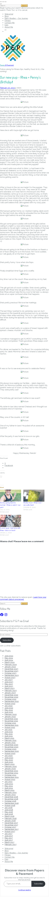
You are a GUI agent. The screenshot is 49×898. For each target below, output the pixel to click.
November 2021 (11, 721)
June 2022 (9, 708)
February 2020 (11, 766)
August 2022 (10, 703)
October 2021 (10, 723)
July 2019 (8, 782)
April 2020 (9, 762)
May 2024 (9, 658)
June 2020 (9, 758)
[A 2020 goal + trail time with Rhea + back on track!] (10, 521)
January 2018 (10, 821)
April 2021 (9, 736)
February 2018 (11, 818)
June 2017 (9, 836)
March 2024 (10, 662)
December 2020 (11, 745)
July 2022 (9, 706)
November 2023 (11, 671)
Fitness (8, 21)
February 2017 (10, 844)
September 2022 (12, 701)
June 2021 (9, 732)
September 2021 (11, 725)
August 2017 (10, 831)
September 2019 (12, 777)
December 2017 (11, 823)
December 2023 (11, 669)
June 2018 (9, 810)
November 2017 (11, 825)
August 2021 (10, 727)
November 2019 (11, 773)
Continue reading (24, 890)
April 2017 (9, 840)
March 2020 (10, 764)
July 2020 (9, 756)
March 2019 (9, 790)
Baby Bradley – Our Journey (16, 18)
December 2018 (11, 797)
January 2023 (10, 693)
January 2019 (10, 795)
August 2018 (10, 805)
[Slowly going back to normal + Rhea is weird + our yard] (10, 496)
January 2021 (10, 743)
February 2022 (11, 714)
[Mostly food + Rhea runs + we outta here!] (33, 496)
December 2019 (11, 771)
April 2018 (9, 814)
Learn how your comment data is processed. (23, 598)
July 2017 (8, 834)
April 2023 (9, 686)
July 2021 (8, 730)
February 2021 (10, 740)
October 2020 (10, 749)
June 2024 (9, 656)
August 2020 (10, 753)
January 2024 (10, 667)
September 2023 (12, 675)
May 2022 (9, 710)
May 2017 (9, 838)
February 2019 (11, 792)
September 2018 (12, 803)
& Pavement (7, 65)
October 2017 (10, 827)
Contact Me (9, 23)
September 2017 (11, 829)
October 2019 (10, 775)
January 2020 (10, 769)
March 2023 (9, 688)
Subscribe (7, 640)
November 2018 (11, 799)
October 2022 (10, 699)
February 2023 (11, 690)
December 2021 (11, 719)
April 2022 (9, 712)
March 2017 (9, 842)
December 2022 (11, 695)
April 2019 (9, 788)
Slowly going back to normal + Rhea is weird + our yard (10, 505)
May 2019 (9, 786)
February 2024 (11, 664)
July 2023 (9, 680)
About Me (9, 27)
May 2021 (9, 734)
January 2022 (10, 717)
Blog (7, 16)
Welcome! (9, 14)
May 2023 (9, 684)
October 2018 (10, 801)
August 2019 (10, 779)
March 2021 (9, 738)
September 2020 (12, 751)
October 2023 (10, 673)
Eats (6, 25)
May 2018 (9, 812)
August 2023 (10, 677)
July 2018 (8, 808)
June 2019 (9, 784)
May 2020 (9, 760)
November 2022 (11, 697)
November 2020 (11, 747)
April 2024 (9, 660)
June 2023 (9, 682)
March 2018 (9, 816)
